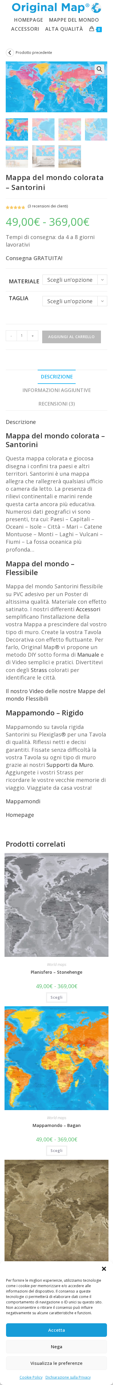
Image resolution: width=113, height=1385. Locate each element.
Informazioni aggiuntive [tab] (56, 390)
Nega (56, 1346)
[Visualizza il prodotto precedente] (10, 52)
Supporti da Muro (69, 764)
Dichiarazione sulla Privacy (68, 1377)
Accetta (56, 1330)
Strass (39, 670)
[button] (104, 1269)
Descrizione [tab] (57, 376)
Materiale (24, 281)
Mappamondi (23, 801)
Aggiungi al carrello (71, 336)
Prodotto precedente (34, 52)
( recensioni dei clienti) (48, 206)
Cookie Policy (31, 1377)
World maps (56, 964)
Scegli (57, 997)
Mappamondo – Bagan (57, 1125)
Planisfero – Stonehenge (56, 972)
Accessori (88, 609)
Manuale (88, 654)
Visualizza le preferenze (56, 1363)
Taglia (18, 298)
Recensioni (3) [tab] (56, 403)
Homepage (20, 814)
